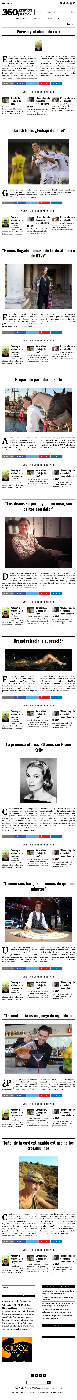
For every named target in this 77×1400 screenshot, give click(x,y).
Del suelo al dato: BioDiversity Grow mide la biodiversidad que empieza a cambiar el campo (56, 1310)
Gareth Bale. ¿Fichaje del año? (16, 100)
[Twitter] (64, 3)
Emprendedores (18, 1311)
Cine (29, 1305)
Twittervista (7, 1329)
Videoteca (20, 1329)
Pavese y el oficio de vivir (38, 31)
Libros (30, 1314)
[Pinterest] (67, 3)
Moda (33, 1314)
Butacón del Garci (21, 1304)
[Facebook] (60, 3)
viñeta (26, 1329)
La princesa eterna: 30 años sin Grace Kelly (38, 747)
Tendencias (17, 1326)
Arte (8, 1305)
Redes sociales (29, 1320)
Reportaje (5, 1323)
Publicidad (24, 1392)
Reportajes (11, 1323)
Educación (28, 1308)
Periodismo (28, 1317)
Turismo (32, 1326)
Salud (21, 1323)
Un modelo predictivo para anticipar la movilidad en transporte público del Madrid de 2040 (58, 1292)
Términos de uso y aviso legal (39, 1392)
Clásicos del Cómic (9, 1308)
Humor (26, 1314)
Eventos (32, 1311)
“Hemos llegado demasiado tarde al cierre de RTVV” (38, 102)
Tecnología (11, 1326)
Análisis (4, 1305)
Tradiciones (27, 1326)
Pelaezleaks (17, 1317)
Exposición (14, 1314)
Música (4, 1317)
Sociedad (30, 1323)
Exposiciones (6, 1314)
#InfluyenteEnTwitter (9, 1301)
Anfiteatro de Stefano (26, 1301)
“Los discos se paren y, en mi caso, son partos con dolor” (38, 506)
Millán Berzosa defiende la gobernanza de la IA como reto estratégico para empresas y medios (58, 1304)
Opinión (9, 1317)
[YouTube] (71, 3)
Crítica (20, 1308)
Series (25, 1323)
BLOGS (11, 1305)
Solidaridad (5, 1326)
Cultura (23, 1308)
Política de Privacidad (58, 1392)
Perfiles (23, 1317)
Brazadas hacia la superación (39, 641)
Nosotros (15, 1392)
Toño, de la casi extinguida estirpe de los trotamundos (38, 1145)
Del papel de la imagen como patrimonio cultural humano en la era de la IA (57, 1316)
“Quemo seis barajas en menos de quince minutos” (38, 886)
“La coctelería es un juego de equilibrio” (38, 1015)
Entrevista (26, 1311)
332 (18, 1301)
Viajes (14, 1329)
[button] (33, 1287)
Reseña (17, 1323)
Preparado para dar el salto (67, 99)
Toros (22, 1325)
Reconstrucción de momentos (13, 1320)
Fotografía (20, 1314)
